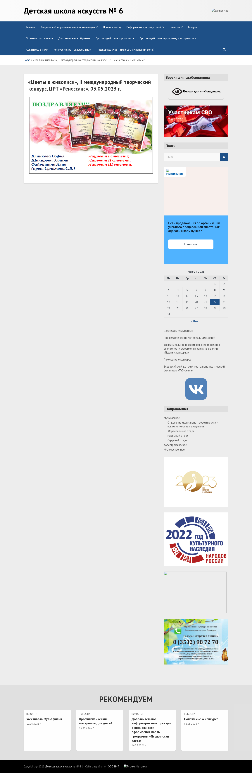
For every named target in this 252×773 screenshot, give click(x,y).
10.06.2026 (32, 723)
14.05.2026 (138, 745)
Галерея (192, 27)
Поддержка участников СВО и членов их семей (125, 49)
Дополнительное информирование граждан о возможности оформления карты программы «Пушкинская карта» (192, 348)
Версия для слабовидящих (201, 91)
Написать (190, 244)
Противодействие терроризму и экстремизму (168, 38)
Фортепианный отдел (181, 431)
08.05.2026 (190, 723)
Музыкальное (172, 418)
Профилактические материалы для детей (189, 337)
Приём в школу (112, 27)
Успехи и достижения (39, 38)
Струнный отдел (177, 440)
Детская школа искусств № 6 (73, 10)
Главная (30, 27)
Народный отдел (178, 435)
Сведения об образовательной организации (68, 27)
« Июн (194, 321)
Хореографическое (175, 445)
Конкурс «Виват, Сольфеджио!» (72, 49)
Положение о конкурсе (177, 359)
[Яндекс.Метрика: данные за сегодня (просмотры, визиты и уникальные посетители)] (135, 766)
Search (224, 157)
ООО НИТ (113, 766)
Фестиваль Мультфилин (178, 330)
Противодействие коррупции (113, 38)
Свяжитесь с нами (37, 49)
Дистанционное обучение (74, 38)
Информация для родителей (144, 27)
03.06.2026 (85, 728)
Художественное (174, 449)
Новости (175, 27)
